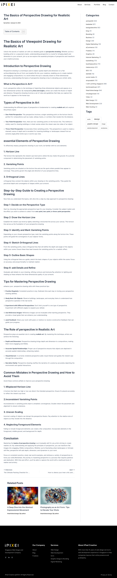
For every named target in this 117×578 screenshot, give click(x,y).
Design (88, 41)
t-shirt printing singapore (94, 84)
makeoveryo (90, 67)
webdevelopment (92, 128)
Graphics (89, 54)
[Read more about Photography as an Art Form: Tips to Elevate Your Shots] (55, 495)
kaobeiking (90, 61)
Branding (89, 34)
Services (87, 5)
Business (89, 37)
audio (88, 119)
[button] (88, 4)
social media (90, 77)
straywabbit (90, 80)
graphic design (92, 124)
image (103, 124)
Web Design (90, 100)
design (97, 119)
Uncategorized (91, 94)
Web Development (92, 103)
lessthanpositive (91, 64)
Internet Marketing (92, 57)
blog (87, 31)
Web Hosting (90, 107)
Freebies (89, 51)
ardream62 (90, 21)
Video (88, 97)
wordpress (104, 128)
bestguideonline (91, 27)
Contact (111, 5)
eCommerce (90, 47)
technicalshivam (91, 87)
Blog (104, 5)
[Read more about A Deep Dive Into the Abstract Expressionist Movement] (22, 495)
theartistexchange (13, 513)
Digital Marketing (92, 44)
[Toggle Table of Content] (22, 31)
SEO (87, 70)
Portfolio (97, 5)
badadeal (89, 24)
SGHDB (88, 74)
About (80, 5)
